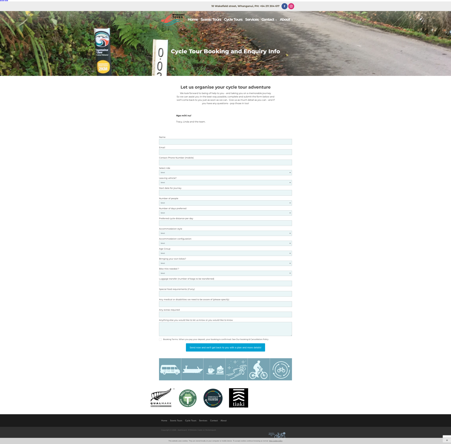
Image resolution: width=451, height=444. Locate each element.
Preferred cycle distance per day (176, 219)
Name (162, 137)
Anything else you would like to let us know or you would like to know (196, 320)
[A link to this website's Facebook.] (285, 6)
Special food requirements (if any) (177, 289)
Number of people (168, 199)
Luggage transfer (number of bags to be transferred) (186, 279)
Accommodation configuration (175, 239)
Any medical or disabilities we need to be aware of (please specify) (194, 300)
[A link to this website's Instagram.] (291, 6)
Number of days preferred (172, 209)
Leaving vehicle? (168, 178)
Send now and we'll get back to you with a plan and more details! (225, 347)
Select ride (164, 168)
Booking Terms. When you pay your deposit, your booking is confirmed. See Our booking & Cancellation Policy (215, 339)
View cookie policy (275, 441)
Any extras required (169, 310)
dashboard (182, 430)
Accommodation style (170, 229)
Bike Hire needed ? (169, 269)
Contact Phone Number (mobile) (176, 158)
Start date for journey (170, 188)
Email (162, 148)
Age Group (164, 249)
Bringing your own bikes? (172, 259)
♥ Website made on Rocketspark (202, 430)
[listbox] (225, 172)
